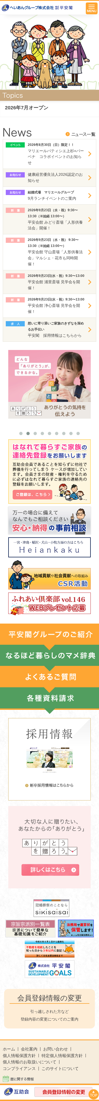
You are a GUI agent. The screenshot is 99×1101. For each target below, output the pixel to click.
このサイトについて (60, 1068)
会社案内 (29, 1049)
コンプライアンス (19, 1068)
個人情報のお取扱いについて (29, 1062)
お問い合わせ (55, 1049)
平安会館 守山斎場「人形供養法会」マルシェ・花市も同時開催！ (55, 258)
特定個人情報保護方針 (62, 1055)
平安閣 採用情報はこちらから (55, 335)
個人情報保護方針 (19, 1055)
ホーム (9, 1049)
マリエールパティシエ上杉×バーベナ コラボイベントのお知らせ (56, 157)
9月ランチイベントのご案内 (52, 198)
